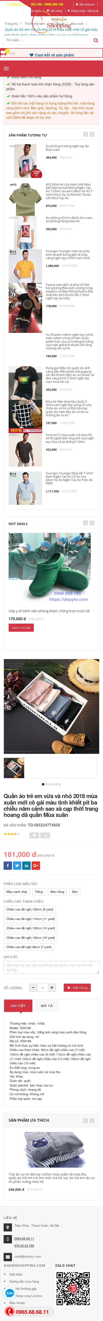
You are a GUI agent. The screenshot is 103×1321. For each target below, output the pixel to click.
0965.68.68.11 (24, 1238)
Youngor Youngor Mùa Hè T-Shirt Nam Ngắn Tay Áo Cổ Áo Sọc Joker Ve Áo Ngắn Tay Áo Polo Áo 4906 (69, 478)
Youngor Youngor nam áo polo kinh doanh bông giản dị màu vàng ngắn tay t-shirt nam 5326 (68, 254)
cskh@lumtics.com (27, 1256)
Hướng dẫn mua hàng (24, 1281)
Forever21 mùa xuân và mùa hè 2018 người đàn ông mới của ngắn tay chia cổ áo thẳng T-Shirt (70, 438)
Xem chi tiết (21, 628)
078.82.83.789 (24, 1245)
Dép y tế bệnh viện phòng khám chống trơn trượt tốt (49, 611)
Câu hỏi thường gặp (22, 1288)
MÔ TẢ (47, 1006)
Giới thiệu (16, 1274)
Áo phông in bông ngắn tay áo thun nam (67, 147)
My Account (87, 4)
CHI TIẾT (18, 1006)
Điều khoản (17, 1303)
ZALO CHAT (65, 1265)
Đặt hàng (79, 988)
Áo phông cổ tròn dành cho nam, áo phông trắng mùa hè (69, 219)
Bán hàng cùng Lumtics (25, 1295)
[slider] (12, 834)
